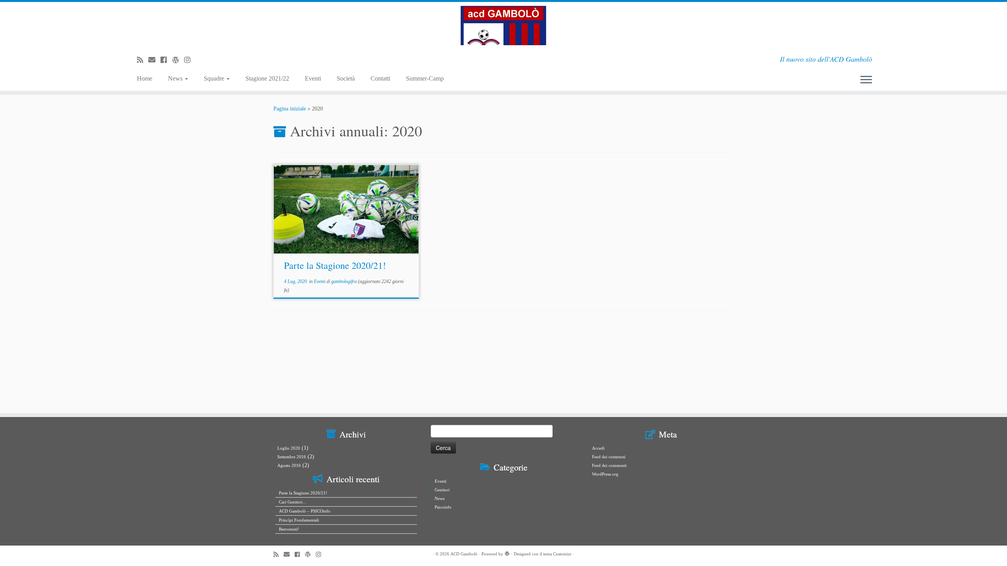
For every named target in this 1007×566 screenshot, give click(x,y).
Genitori (442, 489)
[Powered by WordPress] (507, 552)
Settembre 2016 (291, 456)
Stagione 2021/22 (267, 78)
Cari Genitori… (293, 502)
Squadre (215, 78)
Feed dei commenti (609, 465)
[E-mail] (154, 60)
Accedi (598, 448)
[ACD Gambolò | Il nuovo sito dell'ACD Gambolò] (503, 25)
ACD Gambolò (464, 553)
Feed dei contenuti (608, 456)
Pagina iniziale (289, 109)
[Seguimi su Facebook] (166, 60)
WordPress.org (605, 474)
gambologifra (344, 281)
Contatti (380, 78)
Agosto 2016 (289, 465)
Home (144, 78)
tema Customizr (557, 553)
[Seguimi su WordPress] (178, 60)
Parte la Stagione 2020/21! (335, 265)
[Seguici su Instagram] (189, 60)
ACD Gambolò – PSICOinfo (304, 511)
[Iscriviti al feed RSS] (142, 60)
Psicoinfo (443, 507)
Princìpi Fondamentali (299, 520)
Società (346, 78)
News (176, 78)
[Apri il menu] (866, 80)
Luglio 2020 (288, 448)
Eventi (313, 78)
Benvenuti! (289, 529)
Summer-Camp (425, 78)
